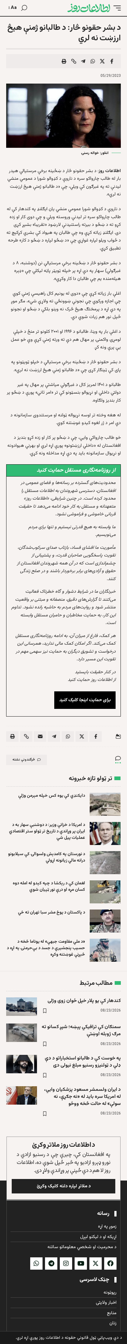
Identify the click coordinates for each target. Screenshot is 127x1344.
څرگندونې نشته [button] (23, 759)
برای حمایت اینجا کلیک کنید (85, 700)
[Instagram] (66, 1263)
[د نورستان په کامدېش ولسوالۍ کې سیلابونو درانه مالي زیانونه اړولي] (105, 862)
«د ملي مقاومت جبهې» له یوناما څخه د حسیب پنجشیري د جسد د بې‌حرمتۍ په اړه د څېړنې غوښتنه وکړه (46, 948)
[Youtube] (81, 1263)
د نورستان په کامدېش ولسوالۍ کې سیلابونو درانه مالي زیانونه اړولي (46, 857)
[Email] (40, 736)
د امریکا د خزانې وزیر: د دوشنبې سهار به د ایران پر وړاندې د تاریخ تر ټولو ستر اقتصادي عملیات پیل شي (47, 831)
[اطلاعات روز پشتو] (88, 8)
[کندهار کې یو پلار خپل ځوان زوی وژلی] (21, 1006)
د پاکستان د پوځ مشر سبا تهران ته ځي (51, 912)
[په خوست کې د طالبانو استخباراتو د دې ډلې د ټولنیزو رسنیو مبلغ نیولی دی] (21, 1064)
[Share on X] (102, 61)
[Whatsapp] (36, 1263)
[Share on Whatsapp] (92, 61)
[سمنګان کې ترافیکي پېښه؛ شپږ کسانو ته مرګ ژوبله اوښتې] (21, 1033)
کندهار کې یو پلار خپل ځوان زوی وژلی (84, 1001)
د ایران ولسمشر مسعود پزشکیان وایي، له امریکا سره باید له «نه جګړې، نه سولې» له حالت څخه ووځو (82, 1097)
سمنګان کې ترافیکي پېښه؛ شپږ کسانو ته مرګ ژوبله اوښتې (81, 1030)
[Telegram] (51, 1263)
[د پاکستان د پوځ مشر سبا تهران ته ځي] (105, 921)
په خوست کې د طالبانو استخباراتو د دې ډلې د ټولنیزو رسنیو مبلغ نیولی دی (83, 1062)
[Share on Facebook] (112, 61)
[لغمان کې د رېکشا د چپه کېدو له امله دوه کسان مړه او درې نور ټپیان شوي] (105, 891)
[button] (115, 8)
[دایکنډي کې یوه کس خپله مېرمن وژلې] (105, 804)
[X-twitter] (95, 1263)
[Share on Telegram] (83, 61)
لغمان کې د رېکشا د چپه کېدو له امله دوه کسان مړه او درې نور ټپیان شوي (49, 886)
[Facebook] (110, 1263)
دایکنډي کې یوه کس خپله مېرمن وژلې (51, 795)
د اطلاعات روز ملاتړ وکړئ (63, 1145)
